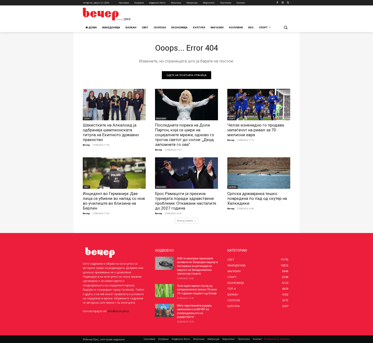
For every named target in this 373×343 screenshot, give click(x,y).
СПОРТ (87, 118)
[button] (285, 27)
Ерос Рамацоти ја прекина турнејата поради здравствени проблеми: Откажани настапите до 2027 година (185, 200)
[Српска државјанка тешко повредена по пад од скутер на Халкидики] (258, 173)
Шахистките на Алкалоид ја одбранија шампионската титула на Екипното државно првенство (111, 132)
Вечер (86, 144)
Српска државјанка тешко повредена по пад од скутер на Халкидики (257, 198)
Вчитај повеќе (185, 220)
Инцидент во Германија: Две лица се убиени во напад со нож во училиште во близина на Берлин (114, 200)
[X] (288, 3)
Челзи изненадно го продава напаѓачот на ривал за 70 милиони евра (255, 130)
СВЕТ (86, 187)
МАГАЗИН (161, 118)
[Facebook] (277, 3)
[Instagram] (282, 3)
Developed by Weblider (277, 339)
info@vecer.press (118, 311)
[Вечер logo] (114, 14)
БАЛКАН (232, 187)
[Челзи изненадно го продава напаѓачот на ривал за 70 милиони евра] (258, 104)
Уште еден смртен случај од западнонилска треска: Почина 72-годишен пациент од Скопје (197, 289)
